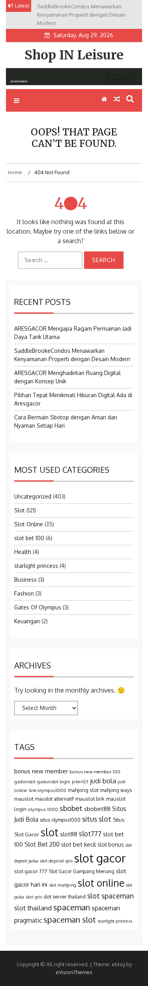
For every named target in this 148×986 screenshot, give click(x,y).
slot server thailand (64, 896)
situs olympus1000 (60, 820)
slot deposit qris (56, 861)
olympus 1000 (43, 809)
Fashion (24, 593)
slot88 (68, 834)
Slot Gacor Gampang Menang (81, 871)
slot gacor (100, 858)
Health (22, 551)
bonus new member (41, 771)
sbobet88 (97, 809)
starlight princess (36, 565)
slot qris (34, 897)
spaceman (71, 907)
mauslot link (90, 799)
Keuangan (27, 621)
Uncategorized (32, 496)
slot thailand (33, 908)
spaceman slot (69, 919)
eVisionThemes (74, 972)
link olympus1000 (47, 790)
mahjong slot (83, 790)
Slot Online (28, 524)
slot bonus (110, 844)
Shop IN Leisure (74, 55)
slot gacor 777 (30, 871)
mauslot (24, 799)
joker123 (80, 781)
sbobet (71, 808)
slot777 (90, 833)
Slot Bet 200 (42, 844)
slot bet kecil (78, 844)
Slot (19, 510)
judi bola (103, 781)
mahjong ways (116, 790)
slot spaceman (110, 895)
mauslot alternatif (54, 799)
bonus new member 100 (94, 772)
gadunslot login (53, 781)
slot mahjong (62, 885)
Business (25, 579)
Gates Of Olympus (37, 607)
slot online (101, 882)
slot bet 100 (29, 538)
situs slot (96, 819)
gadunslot (25, 781)
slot (49, 832)
